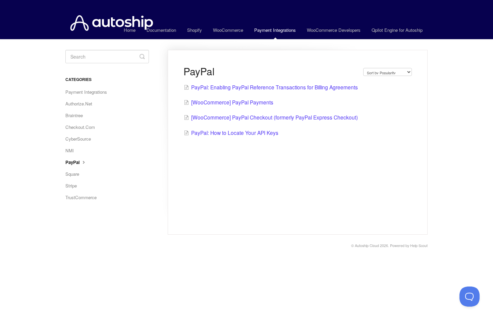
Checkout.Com (80, 127)
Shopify (194, 30)
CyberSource (78, 139)
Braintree (74, 115)
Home (129, 30)
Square (72, 174)
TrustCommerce (81, 197)
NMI (69, 150)
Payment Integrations (275, 30)
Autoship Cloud (367, 245)
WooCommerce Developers (334, 30)
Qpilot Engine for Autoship (397, 30)
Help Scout (419, 245)
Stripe (71, 185)
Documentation (161, 30)
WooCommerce (228, 30)
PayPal (73, 162)
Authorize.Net (78, 103)
